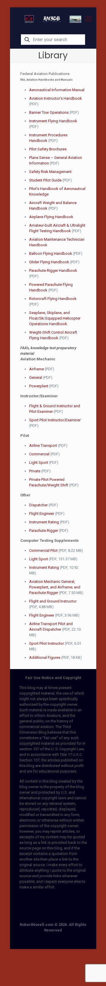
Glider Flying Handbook (49, 262)
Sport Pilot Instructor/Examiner (55, 420)
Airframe (36, 369)
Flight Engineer (41, 513)
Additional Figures (44, 657)
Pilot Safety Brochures (48, 149)
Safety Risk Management (50, 171)
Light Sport (38, 462)
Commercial (39, 454)
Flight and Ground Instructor (53, 601)
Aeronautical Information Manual (57, 90)
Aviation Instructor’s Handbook (55, 98)
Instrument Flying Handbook (53, 121)
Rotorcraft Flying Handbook (53, 298)
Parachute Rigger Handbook (53, 270)
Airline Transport (43, 445)
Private (34, 471)
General (35, 377)
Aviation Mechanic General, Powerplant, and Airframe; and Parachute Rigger (54, 587)
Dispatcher (38, 505)
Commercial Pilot (43, 550)
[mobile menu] (88, 19)
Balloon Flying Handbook (50, 253)
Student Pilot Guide (45, 180)
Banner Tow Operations (49, 112)
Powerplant (38, 386)
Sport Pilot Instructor (46, 643)
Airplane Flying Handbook (51, 217)
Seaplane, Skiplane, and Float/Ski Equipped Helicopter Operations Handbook (54, 318)
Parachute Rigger (43, 530)
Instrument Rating (44, 522)
